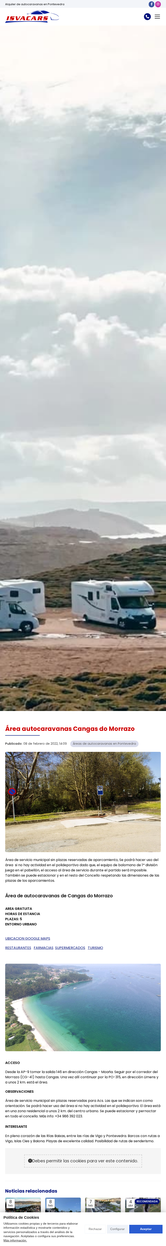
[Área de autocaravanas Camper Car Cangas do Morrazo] (23, 1211)
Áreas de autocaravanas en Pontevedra (104, 743)
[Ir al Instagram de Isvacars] (158, 4)
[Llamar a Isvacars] (147, 16)
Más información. (15, 1240)
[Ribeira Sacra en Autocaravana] (143, 1211)
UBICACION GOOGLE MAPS (27, 938)
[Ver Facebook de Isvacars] (151, 4)
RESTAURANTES (18, 947)
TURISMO (95, 947)
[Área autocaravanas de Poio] (63, 1211)
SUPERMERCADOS (70, 947)
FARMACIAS (43, 947)
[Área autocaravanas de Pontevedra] (103, 1211)
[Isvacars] (32, 16)
